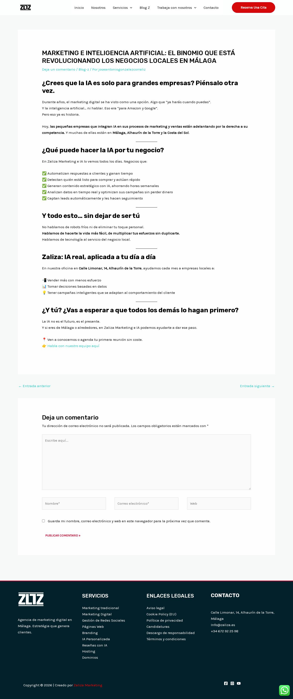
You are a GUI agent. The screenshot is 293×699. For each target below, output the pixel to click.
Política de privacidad (164, 620)
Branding (90, 633)
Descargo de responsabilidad (170, 633)
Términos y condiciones (166, 639)
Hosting (88, 651)
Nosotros (98, 7)
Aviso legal (155, 608)
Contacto (211, 7)
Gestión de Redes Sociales (103, 620)
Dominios (90, 657)
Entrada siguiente (257, 386)
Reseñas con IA (94, 645)
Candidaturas (157, 626)
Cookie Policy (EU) (161, 614)
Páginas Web (93, 626)
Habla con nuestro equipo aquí (73, 346)
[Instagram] (232, 683)
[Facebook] (226, 683)
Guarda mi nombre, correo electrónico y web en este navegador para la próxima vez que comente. (129, 521)
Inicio (79, 7)
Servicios (120, 7)
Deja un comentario (58, 69)
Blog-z (84, 69)
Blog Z (145, 7)
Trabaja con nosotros (174, 7)
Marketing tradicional (100, 608)
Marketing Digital (97, 614)
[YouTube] (239, 683)
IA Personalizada (96, 639)
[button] (130, 7)
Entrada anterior (34, 386)
